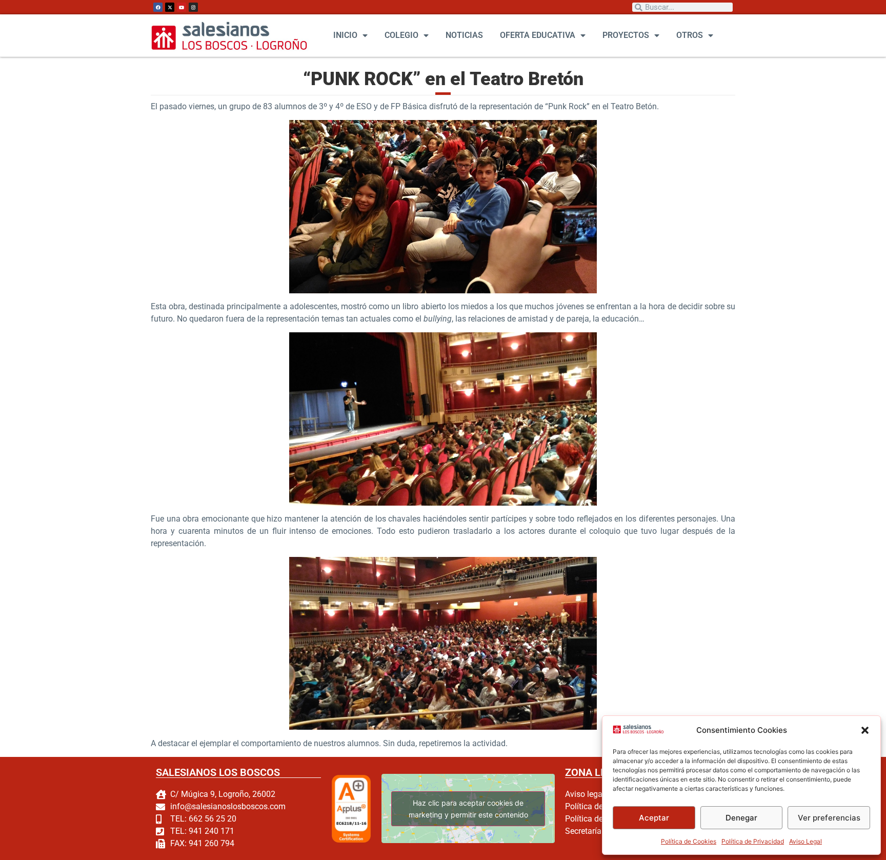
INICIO (345, 35)
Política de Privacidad (752, 841)
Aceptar (654, 818)
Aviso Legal (805, 841)
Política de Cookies (688, 841)
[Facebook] (158, 7)
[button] (865, 730)
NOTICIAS (464, 35)
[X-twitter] (169, 7)
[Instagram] (193, 7)
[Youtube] (181, 7)
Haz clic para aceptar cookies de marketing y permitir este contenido (468, 808)
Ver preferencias (829, 818)
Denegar (741, 818)
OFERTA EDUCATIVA (537, 35)
